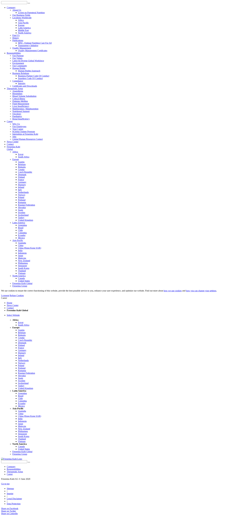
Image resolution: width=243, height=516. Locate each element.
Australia (22, 243)
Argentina (22, 225)
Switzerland (23, 215)
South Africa (23, 157)
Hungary (22, 184)
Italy (20, 190)
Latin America (18, 222)
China (20, 245)
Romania (22, 202)
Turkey (21, 217)
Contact (10, 308)
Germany (22, 182)
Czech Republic (25, 172)
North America (19, 276)
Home (9, 303)
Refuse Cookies (17, 295)
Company (11, 466)
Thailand (22, 271)
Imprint (10, 493)
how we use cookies (173, 290)
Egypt (20, 154)
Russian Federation (26, 205)
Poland (21, 197)
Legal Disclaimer (14, 498)
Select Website (13, 315)
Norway (21, 195)
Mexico (21, 238)
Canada (21, 278)
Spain (20, 210)
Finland (21, 177)
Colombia (22, 233)
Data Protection (14, 504)
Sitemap (10, 488)
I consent (5, 295)
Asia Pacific (17, 240)
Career (10, 474)
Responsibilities (14, 469)
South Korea (23, 268)
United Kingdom (25, 220)
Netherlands (23, 192)
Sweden (21, 212)
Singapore (22, 265)
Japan (20, 255)
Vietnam (21, 273)
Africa (15, 152)
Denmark (22, 174)
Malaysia (22, 258)
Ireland (21, 187)
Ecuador (21, 235)
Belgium (22, 164)
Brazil (20, 228)
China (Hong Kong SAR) (29, 248)
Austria (21, 162)
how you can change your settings (201, 290)
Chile (20, 230)
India (20, 250)
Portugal (21, 200)
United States (24, 281)
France (21, 179)
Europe (15, 159)
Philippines (23, 263)
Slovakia (22, 207)
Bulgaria (22, 167)
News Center (12, 305)
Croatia (21, 169)
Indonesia (22, 253)
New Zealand (24, 260)
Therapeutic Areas (15, 471)
